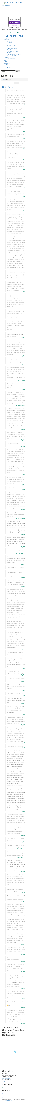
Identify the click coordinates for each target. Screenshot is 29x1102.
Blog (5, 60)
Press (5, 61)
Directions (9, 69)
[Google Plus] (4, 12)
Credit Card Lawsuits (12, 48)
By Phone (9, 66)
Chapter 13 (9, 42)
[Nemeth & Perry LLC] (14, 2)
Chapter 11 (9, 44)
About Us (6, 57)
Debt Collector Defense (12, 51)
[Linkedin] (4, 10)
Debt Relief (6, 47)
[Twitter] (4, 8)
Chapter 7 (9, 41)
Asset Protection (11, 50)
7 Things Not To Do (11, 45)
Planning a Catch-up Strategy (14, 54)
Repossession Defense (12, 55)
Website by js (8, 1100)
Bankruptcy (6, 39)
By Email (9, 67)
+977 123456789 (6, 5)
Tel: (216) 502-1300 (7, 1078)
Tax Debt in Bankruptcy (12, 53)
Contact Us (6, 64)
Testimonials (7, 63)
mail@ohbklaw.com (6, 1081)
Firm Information (11, 58)
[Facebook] (4, 7)
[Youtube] (4, 13)
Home (5, 38)
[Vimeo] (4, 15)
